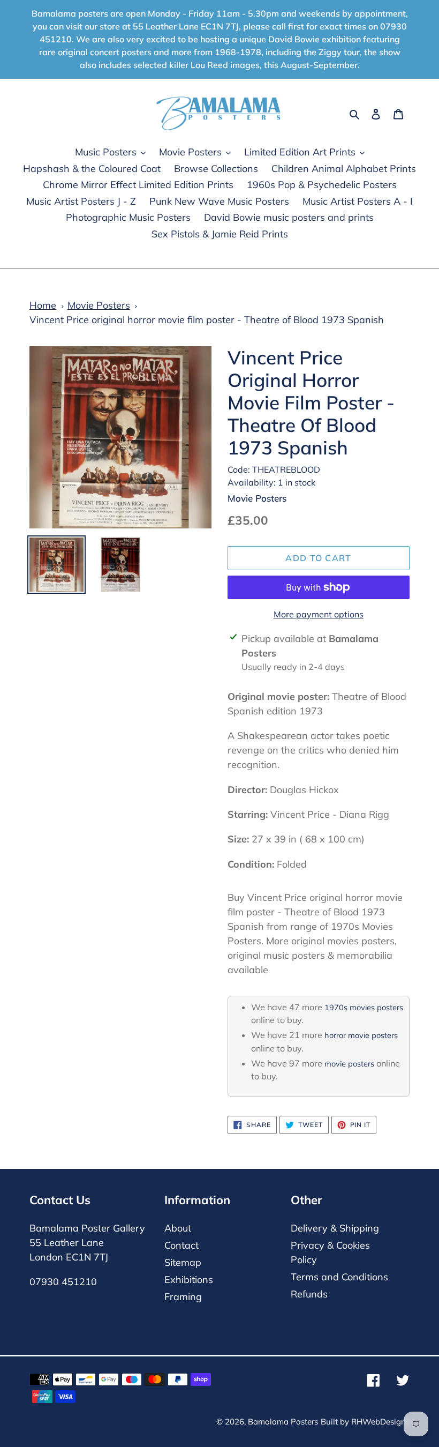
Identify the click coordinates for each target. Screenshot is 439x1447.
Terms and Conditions (339, 1277)
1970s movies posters (363, 1007)
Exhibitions (188, 1279)
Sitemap (182, 1262)
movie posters (349, 1063)
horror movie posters (361, 1035)
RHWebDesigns (380, 1421)
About (177, 1228)
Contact (181, 1245)
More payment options (319, 614)
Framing (183, 1297)
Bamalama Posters (283, 1421)
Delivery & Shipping (335, 1228)
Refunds (309, 1294)
